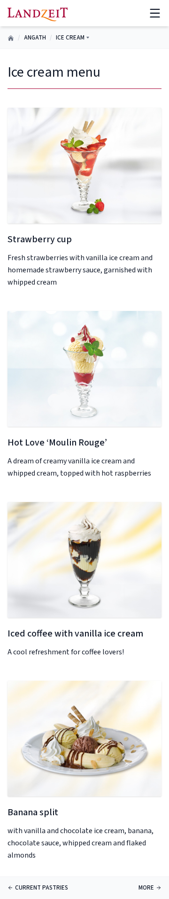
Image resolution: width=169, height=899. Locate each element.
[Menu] (155, 13)
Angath (35, 37)
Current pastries (41, 887)
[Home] (38, 13)
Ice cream (70, 37)
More (146, 887)
